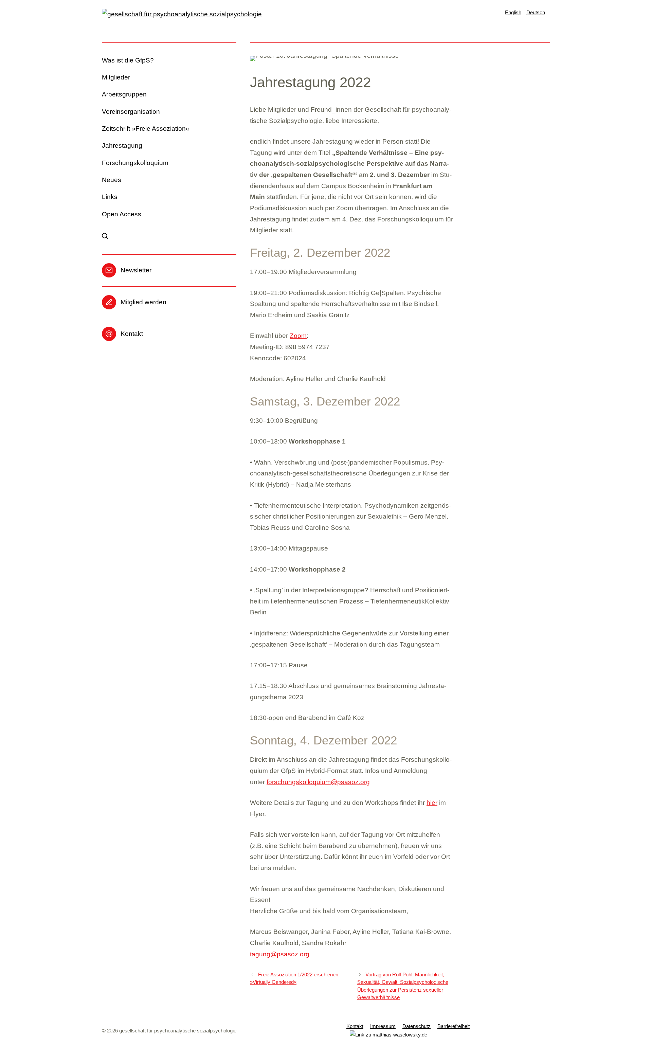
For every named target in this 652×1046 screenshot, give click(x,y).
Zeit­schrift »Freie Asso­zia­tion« (145, 128)
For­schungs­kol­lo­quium (135, 162)
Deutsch (535, 12)
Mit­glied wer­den (143, 302)
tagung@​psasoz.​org (279, 954)
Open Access (121, 214)
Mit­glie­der (116, 77)
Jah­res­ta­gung (122, 145)
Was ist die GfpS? (128, 60)
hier (432, 802)
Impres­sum (383, 1026)
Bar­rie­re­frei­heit (453, 1026)
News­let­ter (136, 270)
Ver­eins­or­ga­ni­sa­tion (131, 111)
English (513, 12)
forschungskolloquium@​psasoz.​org (318, 782)
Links (109, 196)
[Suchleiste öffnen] (108, 237)
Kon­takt (132, 333)
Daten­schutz (416, 1026)
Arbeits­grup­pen (124, 94)
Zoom (298, 335)
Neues (111, 179)
